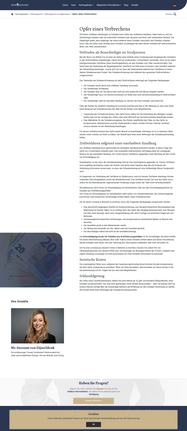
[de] (19, 4)
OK (93, 424)
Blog (126, 5)
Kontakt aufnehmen (93, 401)
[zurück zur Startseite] (12, 14)
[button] (174, 5)
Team (73, 5)
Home (65, 5)
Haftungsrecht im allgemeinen (57, 14)
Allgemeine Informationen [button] (108, 5)
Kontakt (134, 5)
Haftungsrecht (37, 14)
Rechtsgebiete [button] (85, 5)
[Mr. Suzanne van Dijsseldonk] (37, 325)
